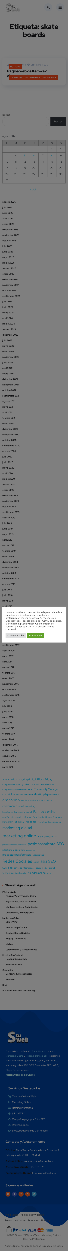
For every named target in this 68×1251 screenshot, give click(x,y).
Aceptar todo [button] (35, 635)
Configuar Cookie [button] (15, 635)
